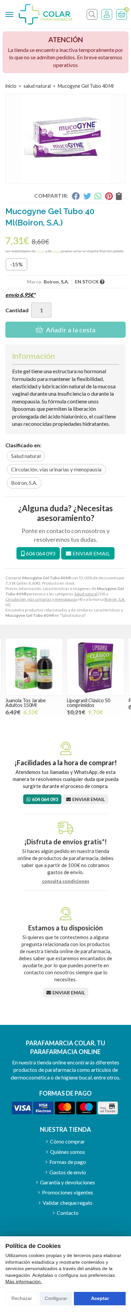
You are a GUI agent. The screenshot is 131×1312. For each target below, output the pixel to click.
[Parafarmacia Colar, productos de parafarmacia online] (46, 14)
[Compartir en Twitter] (87, 196)
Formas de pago (67, 1162)
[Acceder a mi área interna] (106, 14)
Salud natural (85, 593)
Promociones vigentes (67, 1192)
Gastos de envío (67, 1172)
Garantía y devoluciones (67, 1182)
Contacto (68, 1212)
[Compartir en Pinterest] (109, 196)
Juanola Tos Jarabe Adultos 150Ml (25, 703)
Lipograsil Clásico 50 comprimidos (88, 703)
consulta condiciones (65, 881)
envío (40, 251)
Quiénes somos (67, 1152)
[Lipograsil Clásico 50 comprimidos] (95, 667)
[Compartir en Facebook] (76, 196)
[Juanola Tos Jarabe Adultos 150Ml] (34, 667)
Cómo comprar (67, 1141)
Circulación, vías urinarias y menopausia (41, 599)
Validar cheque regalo (67, 1202)
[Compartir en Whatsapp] (98, 196)
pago (56, 251)
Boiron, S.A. (114, 599)
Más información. (23, 1281)
